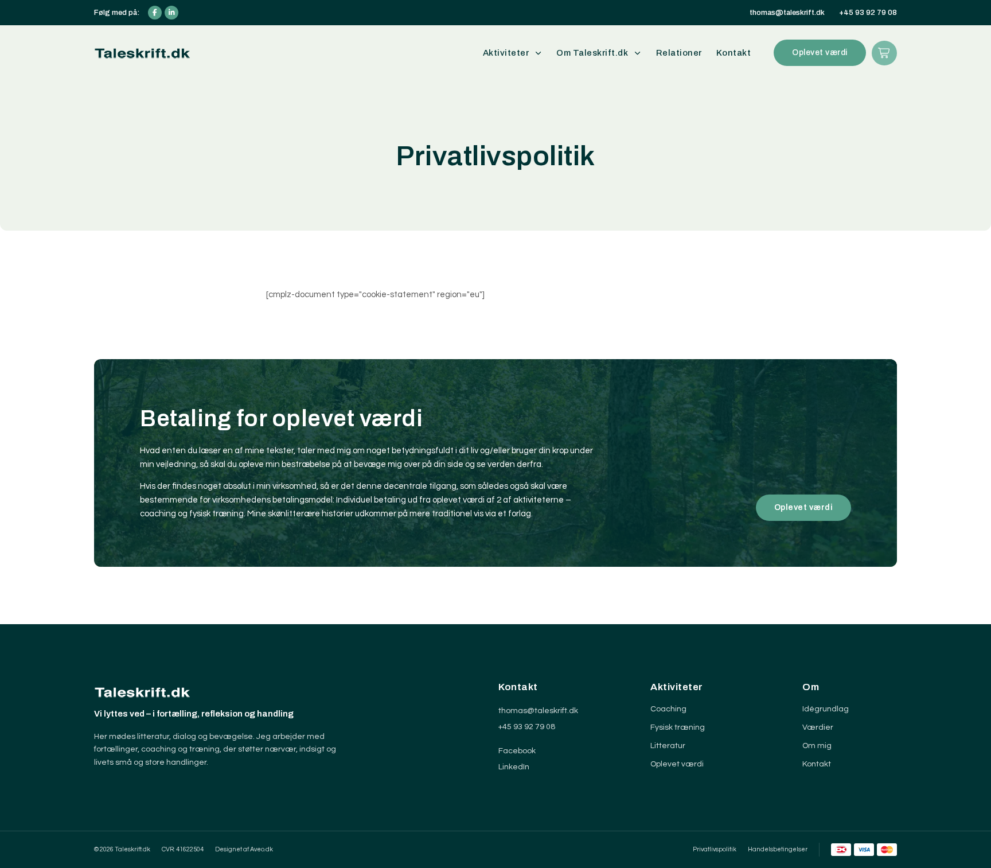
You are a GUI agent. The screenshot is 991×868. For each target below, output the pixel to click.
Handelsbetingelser (777, 849)
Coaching (668, 709)
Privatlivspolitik (714, 849)
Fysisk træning (677, 727)
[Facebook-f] (155, 13)
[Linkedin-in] (171, 13)
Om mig (817, 746)
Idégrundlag (825, 709)
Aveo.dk (261, 849)
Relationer (679, 52)
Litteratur (667, 746)
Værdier (817, 727)
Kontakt (733, 52)
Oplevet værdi (677, 764)
